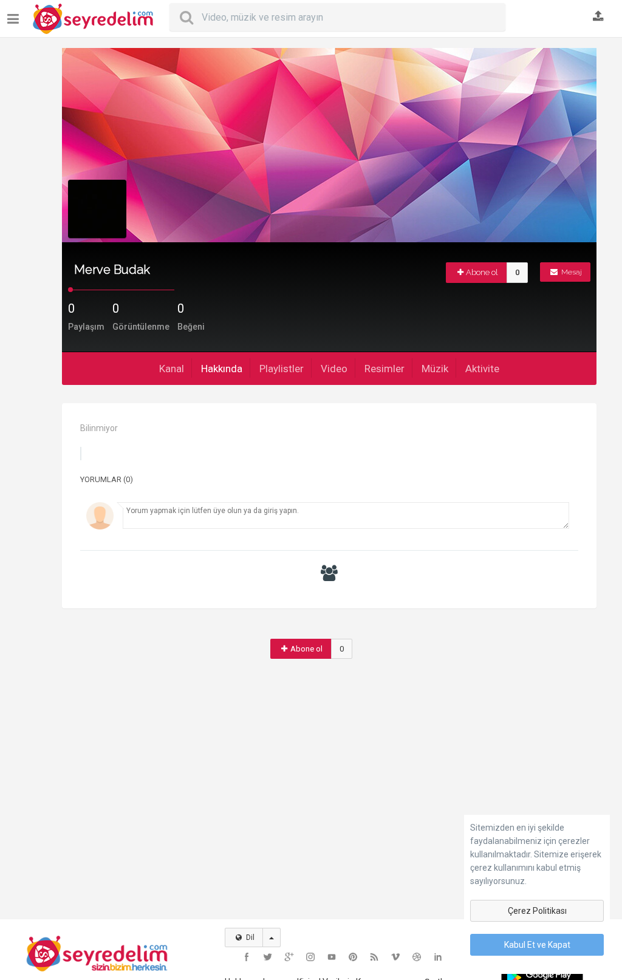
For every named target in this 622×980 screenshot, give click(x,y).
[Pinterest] (353, 957)
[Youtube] (331, 957)
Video (334, 368)
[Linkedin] (438, 957)
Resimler (384, 368)
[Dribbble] (416, 957)
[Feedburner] (374, 957)
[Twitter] (268, 957)
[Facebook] (246, 957)
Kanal (171, 368)
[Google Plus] (289, 957)
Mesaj (570, 272)
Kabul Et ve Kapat (537, 945)
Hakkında (221, 368)
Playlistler (281, 368)
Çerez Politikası (537, 911)
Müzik (435, 368)
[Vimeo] (395, 957)
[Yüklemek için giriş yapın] (598, 17)
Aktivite (482, 368)
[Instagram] (310, 957)
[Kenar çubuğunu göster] (15, 14)
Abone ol (482, 272)
